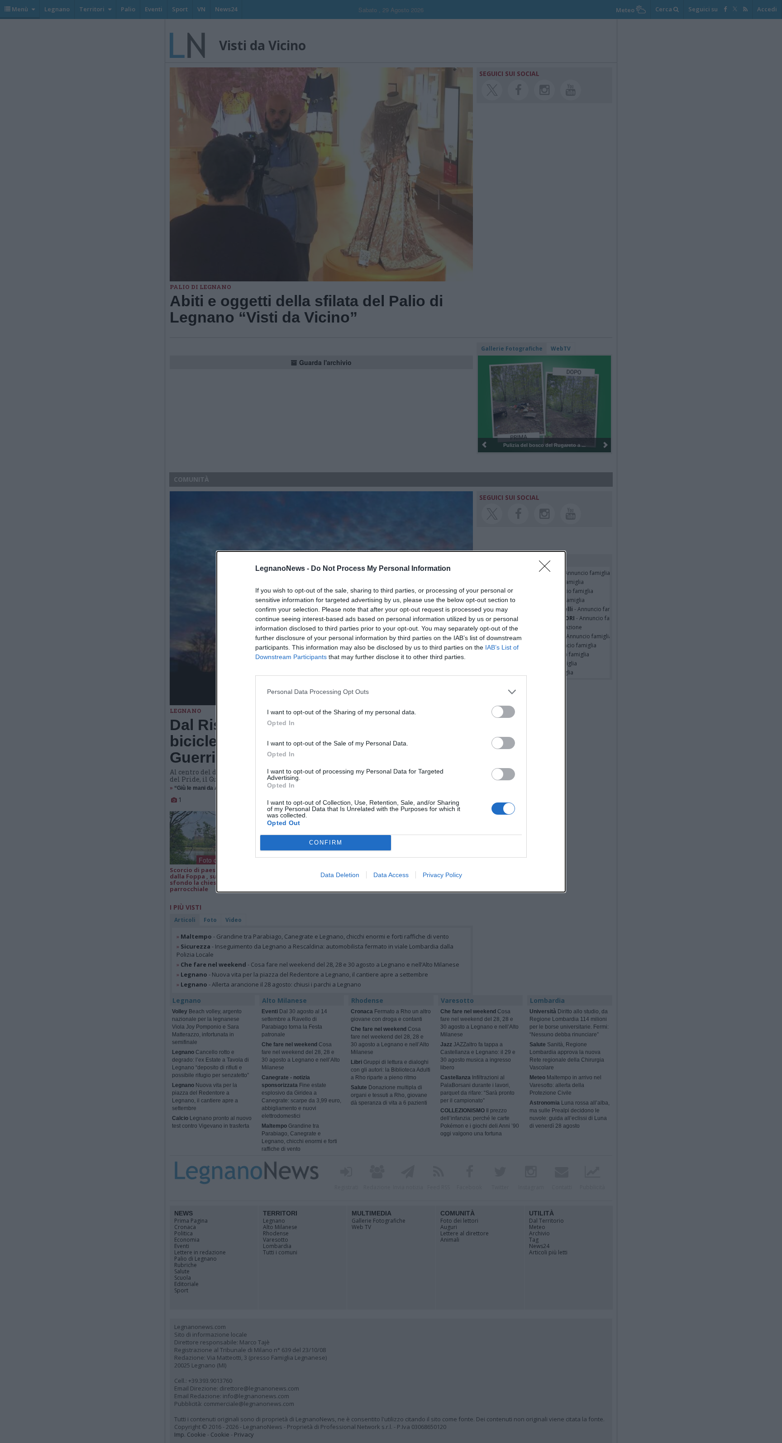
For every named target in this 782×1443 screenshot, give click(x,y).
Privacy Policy (442, 874)
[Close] (547, 569)
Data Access (391, 874)
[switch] (503, 712)
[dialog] (391, 721)
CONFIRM (326, 842)
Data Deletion (339, 874)
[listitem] (391, 692)
